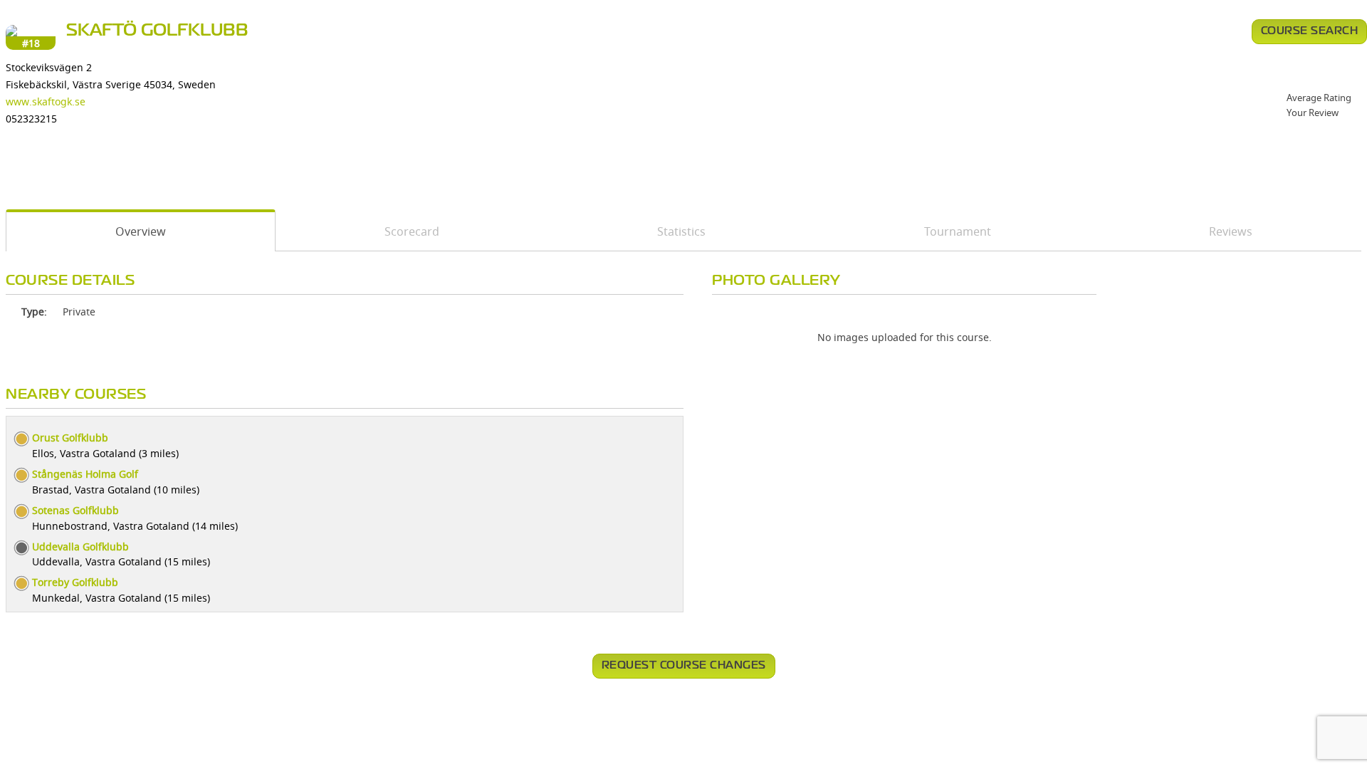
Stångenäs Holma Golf (85, 474)
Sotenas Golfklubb (75, 510)
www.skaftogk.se (45, 101)
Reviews (1230, 231)
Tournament (957, 231)
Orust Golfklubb (70, 437)
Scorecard (411, 231)
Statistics (681, 231)
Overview (140, 231)
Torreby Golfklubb (75, 582)
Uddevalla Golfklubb (80, 546)
